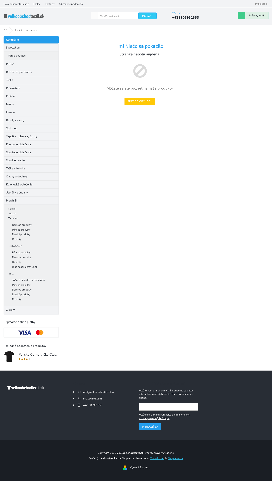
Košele (10, 96)
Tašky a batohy (15, 168)
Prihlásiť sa (150, 426)
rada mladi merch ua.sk (24, 267)
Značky (10, 310)
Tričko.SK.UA (15, 246)
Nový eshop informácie (16, 4)
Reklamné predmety (19, 72)
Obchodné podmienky (71, 4)
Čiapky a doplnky (16, 176)
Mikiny (10, 104)
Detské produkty (21, 234)
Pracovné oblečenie (18, 144)
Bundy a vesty (15, 120)
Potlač (36, 4)
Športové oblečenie (18, 152)
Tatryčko (13, 218)
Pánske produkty (21, 230)
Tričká (9, 80)
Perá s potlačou (17, 55)
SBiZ (11, 273)
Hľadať (147, 16)
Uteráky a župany (17, 192)
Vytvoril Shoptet (139, 467)
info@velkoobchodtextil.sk (98, 392)
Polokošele (13, 88)
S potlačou (13, 47)
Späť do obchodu (139, 101)
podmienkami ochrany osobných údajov (164, 416)
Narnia (12, 208)
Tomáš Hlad (157, 458)
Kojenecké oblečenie (19, 184)
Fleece (10, 112)
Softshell (11, 128)
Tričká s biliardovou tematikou (28, 280)
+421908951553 (92, 398)
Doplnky (16, 239)
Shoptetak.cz (175, 458)
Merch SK (12, 200)
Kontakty (50, 4)
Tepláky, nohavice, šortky (21, 136)
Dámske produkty (22, 225)
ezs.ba (12, 213)
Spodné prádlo (15, 160)
